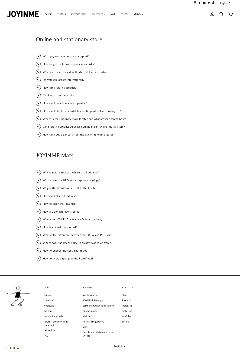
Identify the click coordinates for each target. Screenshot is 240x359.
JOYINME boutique (93, 300)
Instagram (127, 305)
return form (50, 330)
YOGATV (139, 13)
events (124, 13)
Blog (124, 295)
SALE (113, 13)
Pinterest (127, 310)
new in (48, 13)
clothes (62, 13)
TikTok (125, 321)
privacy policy (90, 310)
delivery (48, 310)
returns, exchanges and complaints (56, 323)
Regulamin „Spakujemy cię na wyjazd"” (98, 334)
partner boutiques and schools (99, 305)
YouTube (126, 316)
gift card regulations (93, 321)
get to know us (91, 295)
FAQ (46, 335)
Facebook (127, 300)
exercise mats (79, 13)
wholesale (49, 305)
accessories (98, 13)
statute (87, 316)
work (85, 326)
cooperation (50, 300)
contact (48, 295)
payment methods (53, 316)
